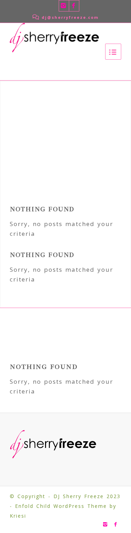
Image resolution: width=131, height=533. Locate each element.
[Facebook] (74, 5)
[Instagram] (64, 5)
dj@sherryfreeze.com (69, 17)
